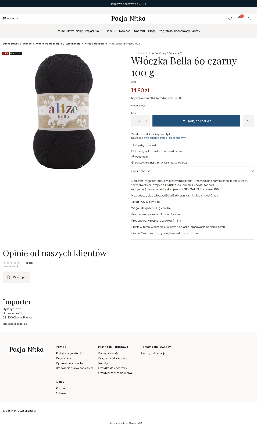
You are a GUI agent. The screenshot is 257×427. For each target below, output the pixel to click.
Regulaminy (63, 358)
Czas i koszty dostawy (112, 368)
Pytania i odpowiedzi (69, 363)
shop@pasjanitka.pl (15, 323)
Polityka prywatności (69, 353)
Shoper (29, 410)
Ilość (134, 112)
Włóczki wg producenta (49, 43)
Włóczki (27, 43)
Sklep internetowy (124, 423)
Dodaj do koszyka (199, 121)
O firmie (61, 393)
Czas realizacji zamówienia (115, 373)
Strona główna (11, 43)
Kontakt (61, 388)
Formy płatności (108, 353)
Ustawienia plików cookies (73, 368)
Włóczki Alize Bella (94, 43)
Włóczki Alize (73, 43)
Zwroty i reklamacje (153, 353)
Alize (134, 81)
